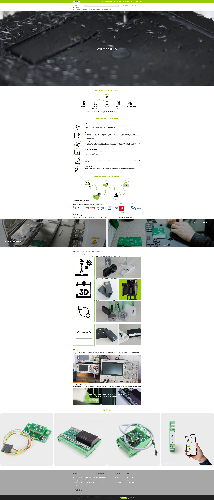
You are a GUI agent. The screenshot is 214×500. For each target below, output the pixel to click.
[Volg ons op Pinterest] (137, 1)
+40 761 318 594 (129, 479)
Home (74, 9)
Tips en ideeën (92, 9)
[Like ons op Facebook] (135, 1)
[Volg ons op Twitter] (77, 490)
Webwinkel (79, 9)
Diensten (85, 9)
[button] (125, 6)
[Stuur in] (119, 6)
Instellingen (131, 497)
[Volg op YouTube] (140, 1)
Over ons (98, 9)
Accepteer (124, 497)
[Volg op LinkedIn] (81, 490)
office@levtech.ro (129, 480)
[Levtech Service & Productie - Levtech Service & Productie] (76, 5)
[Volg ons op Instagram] (136, 1)
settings (111, 497)
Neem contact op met (106, 9)
